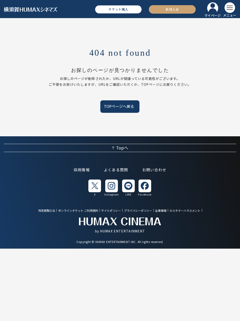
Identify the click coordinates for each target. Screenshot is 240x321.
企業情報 (160, 211)
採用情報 (82, 169)
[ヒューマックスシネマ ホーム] (31, 9)
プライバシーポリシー (138, 211)
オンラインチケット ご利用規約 (78, 211)
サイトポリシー (111, 211)
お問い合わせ (154, 169)
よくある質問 (116, 169)
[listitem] (94, 188)
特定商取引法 (46, 211)
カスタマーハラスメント (184, 211)
